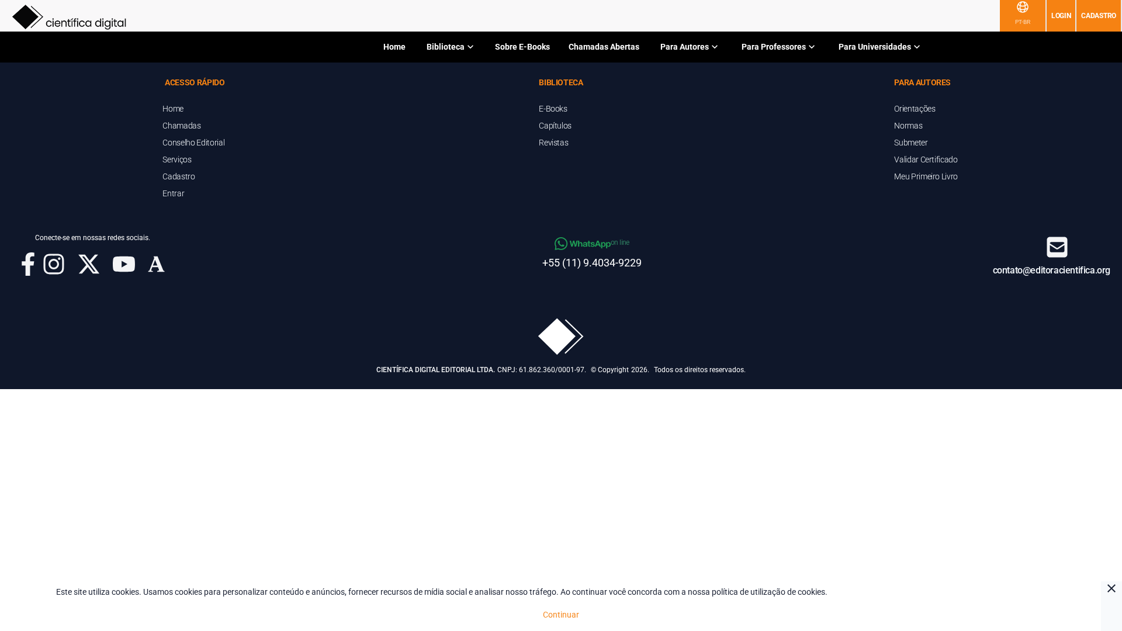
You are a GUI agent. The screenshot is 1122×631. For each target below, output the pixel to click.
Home (394, 46)
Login (1061, 16)
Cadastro (1098, 16)
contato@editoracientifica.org (1051, 270)
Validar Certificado (925, 159)
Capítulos (555, 125)
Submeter (910, 142)
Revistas (553, 142)
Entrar (173, 193)
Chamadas (181, 125)
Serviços (176, 159)
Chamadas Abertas (604, 46)
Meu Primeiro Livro (926, 176)
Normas (908, 125)
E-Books (553, 108)
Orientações (914, 108)
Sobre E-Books (522, 46)
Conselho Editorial (193, 142)
